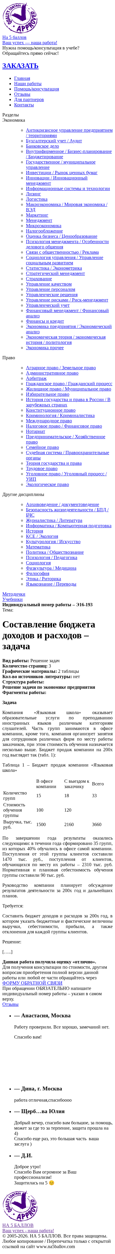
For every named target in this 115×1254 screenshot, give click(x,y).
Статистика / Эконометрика (54, 268)
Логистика (36, 199)
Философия (37, 573)
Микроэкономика (43, 225)
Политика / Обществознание (55, 552)
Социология (38, 562)
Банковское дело (42, 146)
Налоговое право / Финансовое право (64, 426)
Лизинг (33, 193)
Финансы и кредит (45, 321)
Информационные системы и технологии (68, 188)
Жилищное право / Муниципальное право (68, 388)
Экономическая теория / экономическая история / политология (66, 339)
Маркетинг (37, 214)
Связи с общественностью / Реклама (62, 252)
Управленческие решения (52, 294)
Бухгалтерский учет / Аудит (54, 140)
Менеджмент (39, 220)
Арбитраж (36, 378)
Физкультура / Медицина (51, 568)
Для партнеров (29, 99)
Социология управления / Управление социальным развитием (64, 260)
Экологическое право (47, 484)
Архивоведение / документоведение (62, 504)
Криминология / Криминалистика (60, 415)
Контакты (24, 104)
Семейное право (42, 447)
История (34, 530)
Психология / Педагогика (51, 557)
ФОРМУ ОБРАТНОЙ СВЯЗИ (32, 983)
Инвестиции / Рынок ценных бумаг (62, 172)
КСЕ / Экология (42, 536)
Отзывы (22, 94)
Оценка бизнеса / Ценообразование (61, 236)
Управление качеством (49, 283)
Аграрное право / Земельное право (61, 367)
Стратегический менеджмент (55, 273)
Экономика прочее (45, 347)
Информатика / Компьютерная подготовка (68, 525)
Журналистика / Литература (54, 520)
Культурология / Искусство (53, 541)
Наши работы (28, 83)
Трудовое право (42, 468)
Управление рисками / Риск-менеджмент (67, 299)
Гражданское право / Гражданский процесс (69, 383)
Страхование (39, 278)
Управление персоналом (50, 289)
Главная (22, 78)
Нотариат (35, 431)
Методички (13, 593)
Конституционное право (50, 410)
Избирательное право (47, 394)
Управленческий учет (48, 305)
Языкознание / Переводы (51, 583)
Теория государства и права (54, 463)
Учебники (12, 599)
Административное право (52, 372)
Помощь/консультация (36, 88)
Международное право (49, 420)
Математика (38, 546)
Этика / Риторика (43, 578)
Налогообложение (44, 230)
